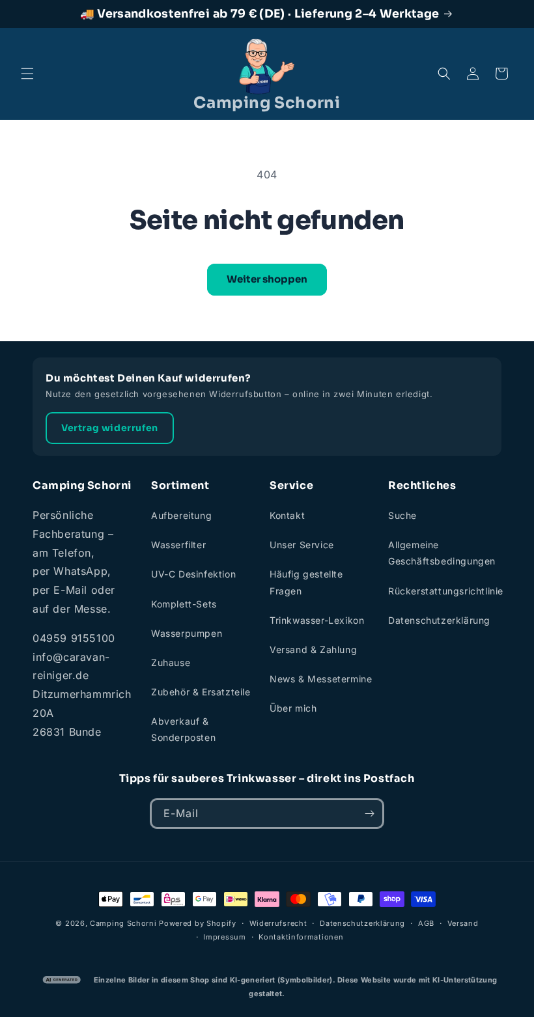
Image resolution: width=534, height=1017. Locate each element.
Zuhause (170, 662)
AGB (426, 923)
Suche (402, 515)
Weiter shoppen (267, 279)
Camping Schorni (123, 923)
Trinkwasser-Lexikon (317, 620)
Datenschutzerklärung (439, 620)
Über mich (293, 708)
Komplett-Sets (184, 603)
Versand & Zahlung (313, 649)
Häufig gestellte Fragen (306, 582)
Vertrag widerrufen (109, 428)
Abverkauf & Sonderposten (183, 729)
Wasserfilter (178, 544)
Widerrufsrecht (278, 923)
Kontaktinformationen (301, 936)
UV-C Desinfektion (193, 573)
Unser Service (302, 544)
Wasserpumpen (186, 633)
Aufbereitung (181, 515)
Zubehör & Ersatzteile (201, 691)
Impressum (224, 936)
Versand (463, 923)
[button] (27, 73)
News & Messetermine (321, 678)
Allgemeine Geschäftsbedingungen (442, 552)
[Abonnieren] (369, 813)
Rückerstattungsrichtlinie (445, 590)
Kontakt (287, 515)
